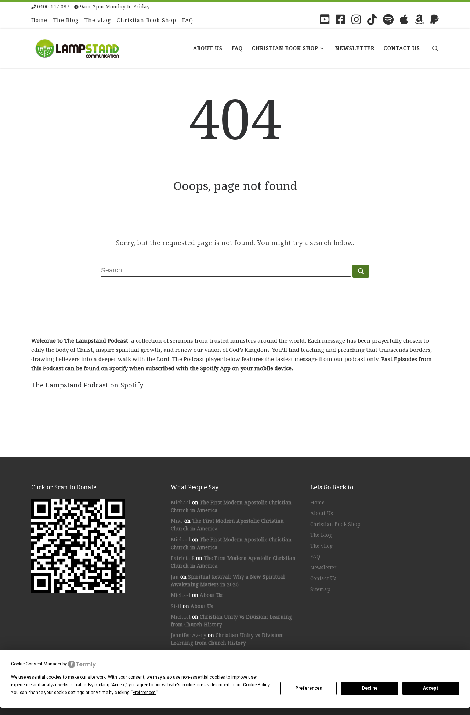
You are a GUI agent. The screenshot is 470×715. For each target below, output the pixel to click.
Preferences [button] (144, 692)
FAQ (315, 557)
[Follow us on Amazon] (419, 19)
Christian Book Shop (335, 524)
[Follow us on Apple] (404, 19)
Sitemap (320, 589)
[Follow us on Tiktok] (372, 19)
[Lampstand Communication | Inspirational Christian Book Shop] (77, 47)
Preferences (308, 688)
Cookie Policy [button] (256, 684)
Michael (181, 502)
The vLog (321, 546)
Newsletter (323, 568)
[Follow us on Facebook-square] (340, 19)
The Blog (321, 535)
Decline (369, 688)
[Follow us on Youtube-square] (324, 19)
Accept (430, 688)
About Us (211, 595)
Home (317, 502)
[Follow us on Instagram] (356, 19)
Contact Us (323, 578)
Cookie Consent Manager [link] (36, 663)
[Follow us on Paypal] (434, 19)
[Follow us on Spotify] (388, 19)
